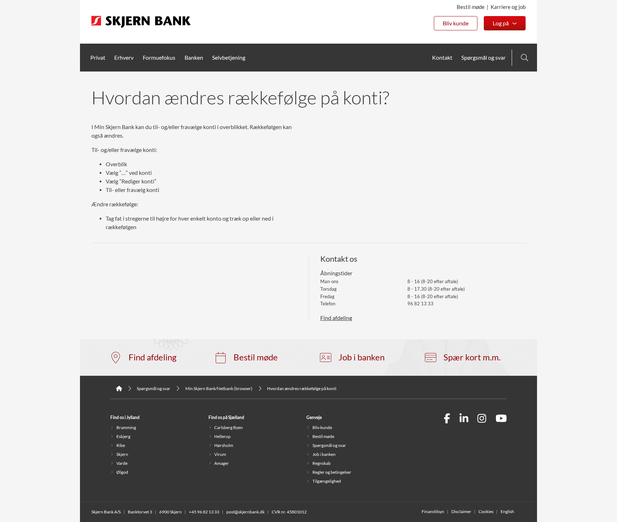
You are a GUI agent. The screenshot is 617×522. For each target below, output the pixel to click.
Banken (194, 57)
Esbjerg (123, 436)
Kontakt (442, 57)
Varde (121, 463)
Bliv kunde (455, 23)
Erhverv (124, 57)
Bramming (126, 427)
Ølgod (122, 472)
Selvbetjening (228, 57)
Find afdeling (336, 318)
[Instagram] (481, 419)
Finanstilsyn (433, 511)
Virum (220, 454)
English (507, 511)
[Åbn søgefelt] (524, 57)
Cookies (485, 511)
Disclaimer (461, 511)
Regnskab (321, 463)
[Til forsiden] (141, 28)
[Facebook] (447, 419)
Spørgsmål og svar (483, 57)
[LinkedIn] (464, 419)
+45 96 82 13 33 (204, 511)
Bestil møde (471, 7)
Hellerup (222, 436)
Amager (221, 463)
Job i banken (361, 357)
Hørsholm (223, 445)
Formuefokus (159, 57)
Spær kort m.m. (472, 357)
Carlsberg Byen (228, 427)
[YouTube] (501, 419)
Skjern (122, 454)
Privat (97, 57)
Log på (501, 23)
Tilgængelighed (326, 481)
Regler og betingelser (331, 472)
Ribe (120, 445)
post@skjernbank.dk (245, 511)
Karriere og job (508, 7)
